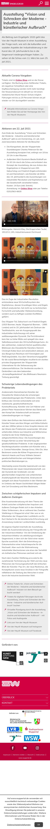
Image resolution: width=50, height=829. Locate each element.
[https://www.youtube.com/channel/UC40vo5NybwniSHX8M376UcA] (25, 748)
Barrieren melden (19, 755)
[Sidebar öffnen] (47, 3)
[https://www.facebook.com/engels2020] (12, 748)
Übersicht (30, 755)
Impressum (7, 755)
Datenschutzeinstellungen (19, 824)
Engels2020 (16, 3)
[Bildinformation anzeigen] (45, 292)
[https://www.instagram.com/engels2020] (37, 748)
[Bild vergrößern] (25, 282)
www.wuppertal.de (25, 758)
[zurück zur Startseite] (5, 3)
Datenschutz (40, 755)
